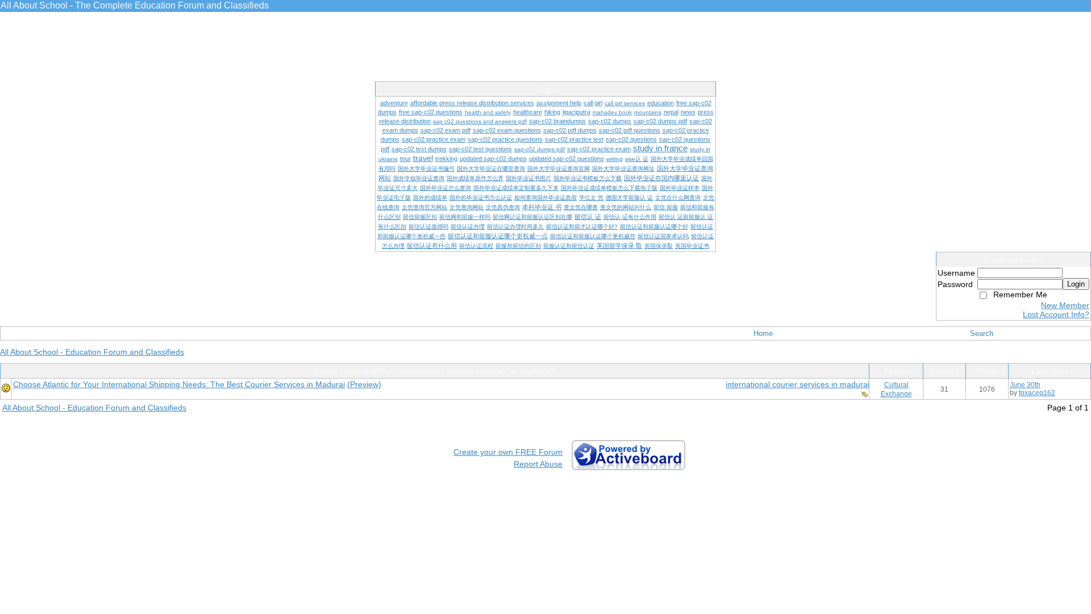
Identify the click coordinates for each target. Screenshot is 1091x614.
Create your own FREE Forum (508, 452)
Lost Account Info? (1056, 314)
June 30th (1025, 385)
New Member (1065, 305)
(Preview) (364, 384)
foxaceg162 (1037, 393)
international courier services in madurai (797, 384)
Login (1076, 284)
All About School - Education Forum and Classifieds (92, 351)
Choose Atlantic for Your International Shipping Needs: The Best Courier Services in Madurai (179, 384)
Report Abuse (538, 463)
